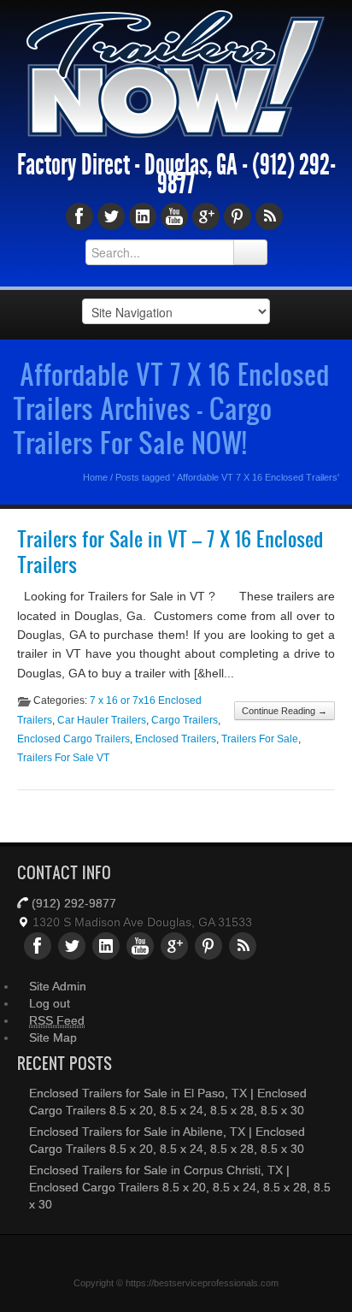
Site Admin (57, 986)
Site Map (53, 1037)
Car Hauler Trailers (101, 720)
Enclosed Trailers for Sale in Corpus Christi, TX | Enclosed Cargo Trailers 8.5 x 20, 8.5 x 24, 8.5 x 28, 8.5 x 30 (180, 1187)
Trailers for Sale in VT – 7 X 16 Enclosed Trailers (170, 552)
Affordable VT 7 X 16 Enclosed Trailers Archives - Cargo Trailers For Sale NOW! (171, 408)
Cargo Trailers (184, 720)
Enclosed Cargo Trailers (73, 739)
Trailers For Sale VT (63, 758)
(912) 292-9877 (74, 903)
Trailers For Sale (259, 739)
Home (95, 477)
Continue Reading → (284, 711)
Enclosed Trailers (175, 739)
